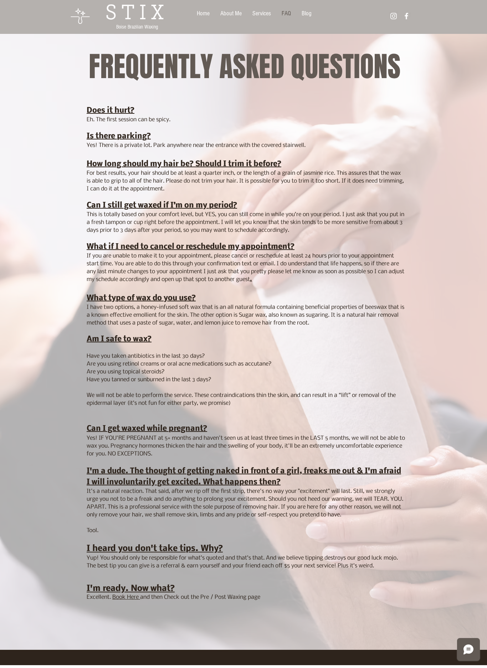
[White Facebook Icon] (406, 16)
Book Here (126, 597)
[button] (261, 13)
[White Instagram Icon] (393, 16)
